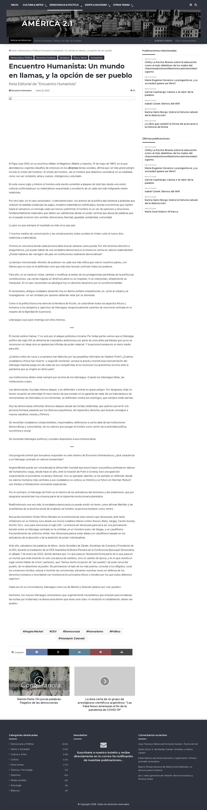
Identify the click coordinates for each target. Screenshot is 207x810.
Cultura (14, 759)
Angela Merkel (34, 631)
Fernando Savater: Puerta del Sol (181, 744)
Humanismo (97, 57)
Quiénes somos (163, 40)
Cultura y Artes (19, 754)
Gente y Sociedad (20, 749)
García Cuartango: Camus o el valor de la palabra (58, 40)
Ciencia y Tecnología (22, 770)
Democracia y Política (29, 50)
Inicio (14, 50)
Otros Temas (121, 4)
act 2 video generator (149, 775)
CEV (54, 631)
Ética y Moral (80, 57)
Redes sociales (18, 780)
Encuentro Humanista (21, 90)
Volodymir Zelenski (72, 638)
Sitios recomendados (185, 40)
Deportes (15, 775)
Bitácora (15, 790)
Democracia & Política (64, 4)
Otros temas (17, 764)
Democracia (72, 631)
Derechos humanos (46, 57)
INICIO (14, 4)
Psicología (16, 785)
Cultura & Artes (33, 4)
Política (115, 631)
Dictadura (64, 57)
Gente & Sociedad (96, 4)
